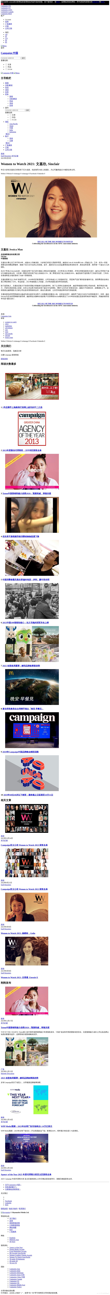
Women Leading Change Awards (20, 1255)
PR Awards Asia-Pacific (17, 1253)
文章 (9, 64)
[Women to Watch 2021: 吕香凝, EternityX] (26, 965)
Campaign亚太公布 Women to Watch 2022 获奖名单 (24, 889)
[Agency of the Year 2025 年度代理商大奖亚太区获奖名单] (26, 1162)
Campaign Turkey (15, 1287)
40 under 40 (13, 1261)
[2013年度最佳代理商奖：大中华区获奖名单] (32, 446)
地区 (7, 122)
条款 (102, 2)
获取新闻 (4, 359)
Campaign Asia (6, 316)
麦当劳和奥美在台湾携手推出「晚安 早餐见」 (23, 709)
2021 (7, 324)
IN (6, 40)
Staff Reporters (6, 156)
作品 (9, 67)
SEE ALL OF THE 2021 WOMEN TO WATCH (55, 242)
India (11, 130)
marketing (8, 326)
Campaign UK (6, 6)
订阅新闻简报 (14, 1225)
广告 (2, 1069)
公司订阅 (8, 28)
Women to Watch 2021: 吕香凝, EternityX (19, 977)
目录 (7, 92)
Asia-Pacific (13, 124)
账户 (7, 136)
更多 (7, 94)
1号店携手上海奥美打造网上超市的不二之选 (22, 407)
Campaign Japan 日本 (17, 1275)
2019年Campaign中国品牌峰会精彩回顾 (20, 752)
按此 (58, 2)
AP (6, 34)
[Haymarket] (5, 1212)
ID (6, 42)
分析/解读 (8, 85)
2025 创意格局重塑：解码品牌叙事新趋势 (21, 666)
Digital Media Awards (16, 1249)
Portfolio (12, 1238)
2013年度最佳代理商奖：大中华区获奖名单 (21, 450)
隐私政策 (4, 1209)
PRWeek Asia (14, 1240)
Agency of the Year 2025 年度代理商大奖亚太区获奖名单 (26, 1174)
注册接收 (13, 1189)
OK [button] (2, 4)
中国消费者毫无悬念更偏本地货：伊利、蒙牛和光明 (25, 579)
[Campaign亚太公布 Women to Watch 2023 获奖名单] (26, 832)
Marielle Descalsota (7, 1073)
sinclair (7, 335)
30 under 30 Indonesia (17, 1259)
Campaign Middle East (17, 1285)
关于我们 (12, 1218)
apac (6, 332)
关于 (13, 1185)
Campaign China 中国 (17, 1277)
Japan (11, 126)
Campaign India (14, 1271)
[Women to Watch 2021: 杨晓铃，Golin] (26, 921)
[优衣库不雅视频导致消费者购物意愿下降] (32, 532)
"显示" (7, 134)
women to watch (10, 322)
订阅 (7, 26)
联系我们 (22, 1209)
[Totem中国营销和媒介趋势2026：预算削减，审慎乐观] (32, 489)
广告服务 (8, 24)
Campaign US (6, 8)
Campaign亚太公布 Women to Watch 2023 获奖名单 (24, 845)
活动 (7, 90)
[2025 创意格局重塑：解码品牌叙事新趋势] (32, 661)
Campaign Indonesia (16, 1273)
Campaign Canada (7, 12)
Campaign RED (6, 14)
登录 (7, 22)
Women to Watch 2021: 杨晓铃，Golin (18, 933)
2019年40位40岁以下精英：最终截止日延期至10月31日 (28, 795)
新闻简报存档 (14, 1223)
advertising (9, 328)
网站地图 (12, 1227)
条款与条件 (13, 1209)
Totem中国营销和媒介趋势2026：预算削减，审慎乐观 (26, 493)
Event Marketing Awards (17, 1251)
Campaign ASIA (6, 10)
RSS (11, 1230)
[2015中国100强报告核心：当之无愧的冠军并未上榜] (32, 618)
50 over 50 (13, 1263)
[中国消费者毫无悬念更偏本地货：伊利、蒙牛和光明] (32, 575)
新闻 (7, 83)
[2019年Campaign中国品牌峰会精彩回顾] (32, 747)
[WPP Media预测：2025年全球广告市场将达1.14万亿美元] (26, 1113)
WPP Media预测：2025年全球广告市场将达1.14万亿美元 (26, 1126)
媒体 (2, 1018)
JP (6, 36)
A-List (10, 69)
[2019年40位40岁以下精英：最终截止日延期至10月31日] (32, 790)
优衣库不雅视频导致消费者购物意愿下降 (20, 536)
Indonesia (12, 132)
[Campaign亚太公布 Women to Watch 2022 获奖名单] (26, 877)
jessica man (9, 337)
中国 (11, 128)
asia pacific (9, 334)
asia (6, 330)
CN (6, 38)
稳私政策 (95, 2)
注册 (11, 141)
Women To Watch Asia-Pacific (19, 1257)
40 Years (12, 1242)
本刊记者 (14, 156)
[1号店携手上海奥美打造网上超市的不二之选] (32, 403)
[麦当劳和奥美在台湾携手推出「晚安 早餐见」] (32, 704)
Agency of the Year (16, 1247)
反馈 (11, 1221)
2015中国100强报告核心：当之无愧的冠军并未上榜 (25, 622)
